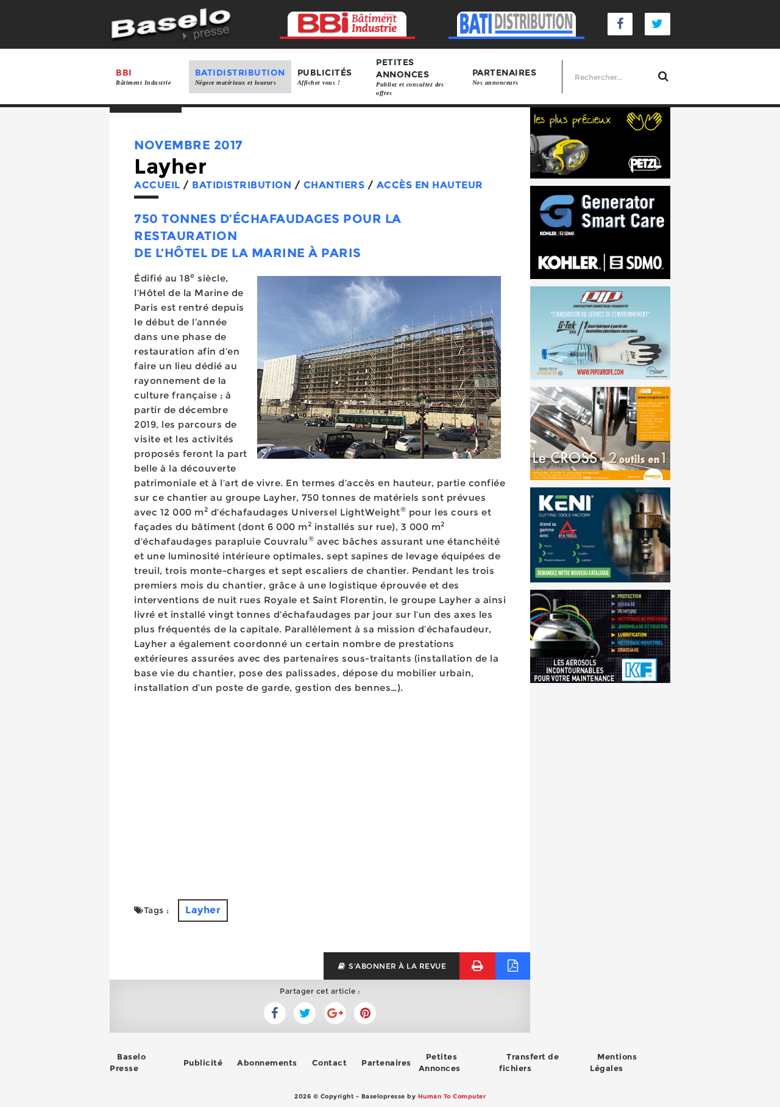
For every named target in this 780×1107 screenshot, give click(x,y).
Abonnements (267, 1062)
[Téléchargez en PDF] (512, 966)
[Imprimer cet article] (477, 966)
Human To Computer (452, 1096)
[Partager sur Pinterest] (365, 1013)
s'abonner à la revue (397, 966)
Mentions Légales (613, 1062)
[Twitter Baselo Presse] (657, 24)
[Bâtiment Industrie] (347, 24)
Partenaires (504, 76)
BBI (143, 76)
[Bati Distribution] (516, 24)
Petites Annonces (440, 1062)
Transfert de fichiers (529, 1062)
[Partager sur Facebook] (305, 1013)
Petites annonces (410, 76)
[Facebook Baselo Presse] (620, 24)
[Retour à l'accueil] (171, 23)
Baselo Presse (128, 1062)
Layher (203, 910)
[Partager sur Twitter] (275, 1013)
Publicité (203, 1062)
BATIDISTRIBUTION (240, 76)
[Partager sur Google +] (335, 1013)
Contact (329, 1062)
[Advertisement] (320, 789)
